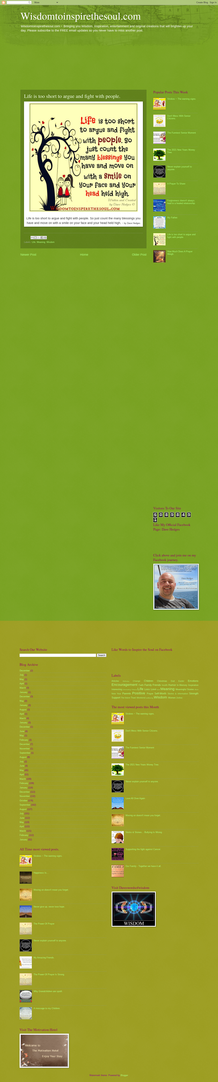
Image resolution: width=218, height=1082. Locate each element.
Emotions (193, 680)
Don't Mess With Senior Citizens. (142, 730)
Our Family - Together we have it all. (143, 866)
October (23, 800)
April (22, 683)
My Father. (172, 217)
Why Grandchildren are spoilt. (48, 991)
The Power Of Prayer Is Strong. (49, 974)
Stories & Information (178, 694)
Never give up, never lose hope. (49, 906)
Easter (181, 681)
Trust (133, 697)
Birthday (126, 681)
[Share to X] (38, 237)
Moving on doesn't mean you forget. (51, 890)
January (23, 692)
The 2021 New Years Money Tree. (142, 764)
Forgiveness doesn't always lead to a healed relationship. (181, 201)
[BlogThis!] (35, 237)
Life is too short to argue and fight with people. (181, 235)
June (22, 731)
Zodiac (179, 698)
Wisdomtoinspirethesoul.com (80, 15)
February (24, 740)
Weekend (141, 698)
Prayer (150, 693)
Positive (138, 693)
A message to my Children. (47, 1008)
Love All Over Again (135, 798)
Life (33, 242)
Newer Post (28, 254)
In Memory (182, 685)
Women (172, 697)
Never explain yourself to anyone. (50, 940)
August (23, 709)
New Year (116, 694)
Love (153, 689)
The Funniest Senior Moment (181, 132)
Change (136, 681)
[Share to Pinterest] (45, 237)
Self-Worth (160, 693)
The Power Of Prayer (44, 923)
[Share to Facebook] (42, 237)
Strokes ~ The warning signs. (181, 99)
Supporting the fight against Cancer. (143, 849)
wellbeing (149, 698)
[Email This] (32, 237)
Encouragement (124, 685)
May (22, 679)
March (23, 688)
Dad (173, 681)
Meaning (41, 242)
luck (158, 689)
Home (84, 254)
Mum (196, 689)
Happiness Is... (41, 872)
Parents (126, 693)
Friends (157, 684)
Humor (172, 684)
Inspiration (193, 685)
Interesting (117, 689)
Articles (115, 681)
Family (148, 684)
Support (116, 697)
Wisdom (50, 242)
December (25, 670)
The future (125, 698)
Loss (147, 689)
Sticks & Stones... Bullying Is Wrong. (144, 832)
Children (148, 680)
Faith (141, 685)
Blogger (124, 1075)
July (22, 675)
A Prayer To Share (176, 183)
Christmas (162, 681)
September (25, 753)
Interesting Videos (130, 689)
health (165, 685)
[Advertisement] (109, 61)
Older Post (139, 254)
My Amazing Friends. (44, 957)
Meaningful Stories (185, 689)
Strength (193, 693)
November (25, 748)
